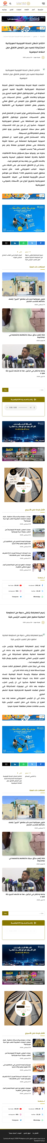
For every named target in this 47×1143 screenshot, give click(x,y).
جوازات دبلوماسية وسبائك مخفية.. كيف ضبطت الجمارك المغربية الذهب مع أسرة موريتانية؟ (17, 518)
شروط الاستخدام (9, 1138)
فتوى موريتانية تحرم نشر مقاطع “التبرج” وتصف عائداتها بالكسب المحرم (27, 300)
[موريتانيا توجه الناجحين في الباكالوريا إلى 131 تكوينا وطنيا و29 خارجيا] (39, 544)
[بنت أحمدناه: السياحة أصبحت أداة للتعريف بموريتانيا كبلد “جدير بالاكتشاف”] (39, 556)
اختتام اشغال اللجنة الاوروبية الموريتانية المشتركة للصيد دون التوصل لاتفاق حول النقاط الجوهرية (12, 780)
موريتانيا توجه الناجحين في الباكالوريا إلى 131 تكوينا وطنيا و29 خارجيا (17, 542)
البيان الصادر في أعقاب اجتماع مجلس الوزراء (12, 256)
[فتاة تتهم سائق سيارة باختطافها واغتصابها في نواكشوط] (23, 320)
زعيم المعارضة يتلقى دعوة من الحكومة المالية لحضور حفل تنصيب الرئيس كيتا (34, 257)
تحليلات (18, 9)
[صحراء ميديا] (23, 3)
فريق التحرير (27, 1133)
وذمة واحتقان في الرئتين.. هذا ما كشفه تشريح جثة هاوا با (25, 372)
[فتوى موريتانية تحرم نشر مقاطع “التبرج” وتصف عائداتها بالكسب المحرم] (23, 284)
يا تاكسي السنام (30, 776)
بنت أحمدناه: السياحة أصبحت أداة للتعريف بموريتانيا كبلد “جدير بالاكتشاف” (16, 554)
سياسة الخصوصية (39, 1140)
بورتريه (4, 9)
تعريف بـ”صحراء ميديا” (15, 1133)
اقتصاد (26, 9)
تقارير (11, 9)
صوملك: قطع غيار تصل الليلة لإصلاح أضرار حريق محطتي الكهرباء (17, 565)
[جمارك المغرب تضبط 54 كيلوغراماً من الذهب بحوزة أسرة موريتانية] (39, 532)
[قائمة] (43, 3)
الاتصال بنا (35, 1133)
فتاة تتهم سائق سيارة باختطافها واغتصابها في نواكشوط (27, 336)
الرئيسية (40, 9)
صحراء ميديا (37, 57)
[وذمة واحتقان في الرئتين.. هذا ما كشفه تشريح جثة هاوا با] (23, 356)
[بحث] (10, 3)
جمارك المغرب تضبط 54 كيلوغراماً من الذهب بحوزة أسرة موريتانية (18, 530)
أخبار (33, 9)
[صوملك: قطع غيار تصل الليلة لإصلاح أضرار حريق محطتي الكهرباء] (39, 567)
